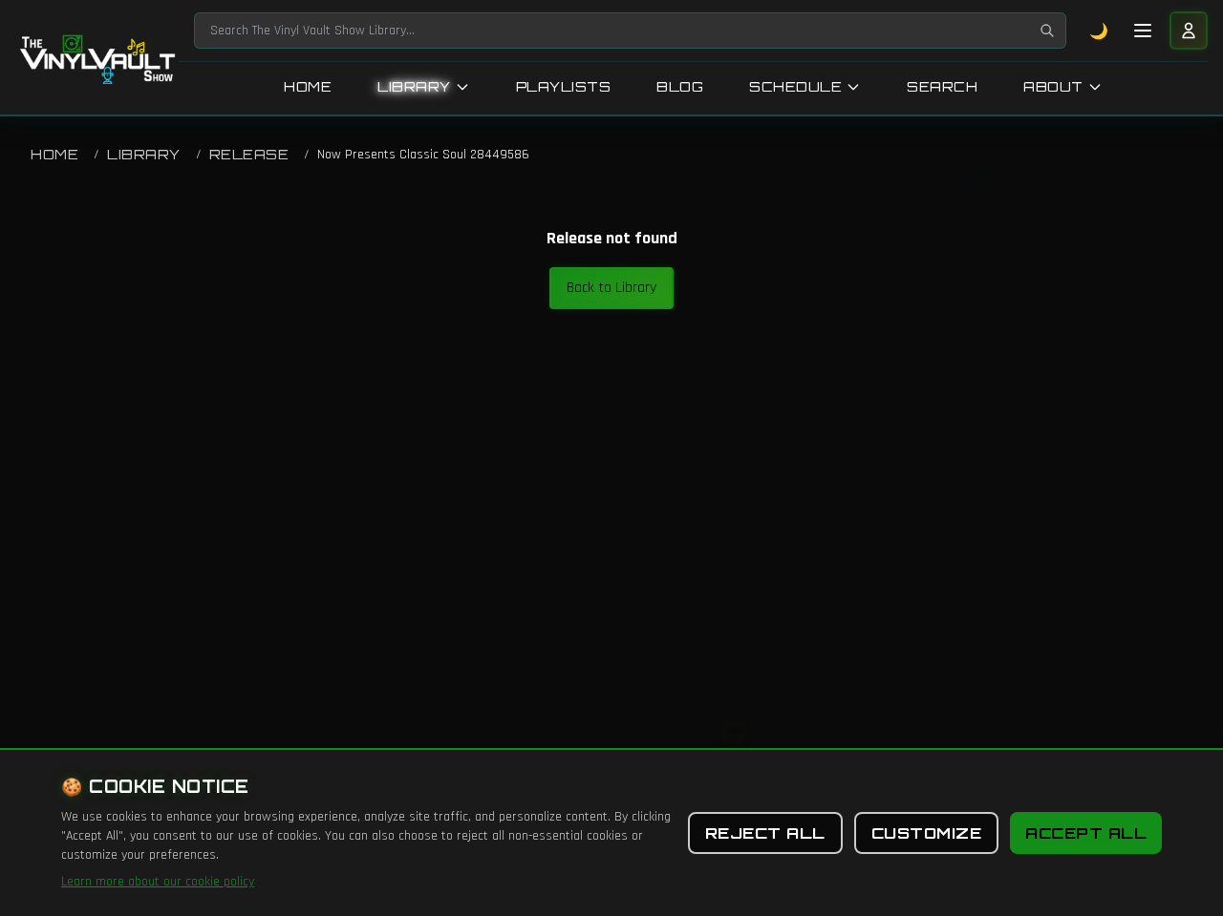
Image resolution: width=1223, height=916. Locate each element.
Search (942, 86)
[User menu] (1188, 30)
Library (414, 86)
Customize (926, 833)
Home (308, 86)
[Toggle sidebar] (1143, 30)
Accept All (1086, 833)
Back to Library (611, 288)
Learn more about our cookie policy (157, 881)
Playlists (564, 86)
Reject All (765, 833)
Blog (679, 86)
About (1053, 86)
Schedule (795, 86)
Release (249, 154)
